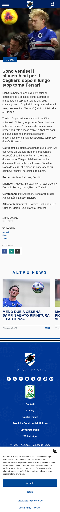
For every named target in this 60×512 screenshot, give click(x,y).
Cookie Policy (25, 508)
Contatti (30, 404)
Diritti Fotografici (30, 429)
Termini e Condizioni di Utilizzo (30, 423)
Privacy (36, 508)
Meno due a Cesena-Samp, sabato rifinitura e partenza (26, 315)
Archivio (6, 232)
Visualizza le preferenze (30, 500)
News (5, 235)
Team (5, 238)
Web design (30, 436)
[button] (55, 450)
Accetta (30, 483)
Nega (30, 491)
